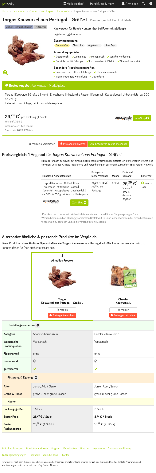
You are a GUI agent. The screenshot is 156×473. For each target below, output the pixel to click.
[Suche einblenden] (143, 4)
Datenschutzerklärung (119, 448)
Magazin (55, 448)
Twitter (65, 455)
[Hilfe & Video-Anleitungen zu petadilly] (151, 4)
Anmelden (131, 3)
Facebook (34, 455)
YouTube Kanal (51, 455)
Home (5, 11)
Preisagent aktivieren (74, 143)
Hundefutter (19, 11)
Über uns (85, 448)
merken (63, 309)
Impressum (99, 448)
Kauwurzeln (63, 11)
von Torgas (47, 11)
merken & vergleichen (43, 143)
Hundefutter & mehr (102, 3)
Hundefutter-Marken (37, 448)
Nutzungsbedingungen (14, 455)
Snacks (33, 11)
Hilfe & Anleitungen (12, 448)
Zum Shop (140, 118)
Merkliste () (75, 3)
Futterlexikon (70, 448)
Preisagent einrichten (63, 315)
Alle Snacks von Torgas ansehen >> (108, 143)
